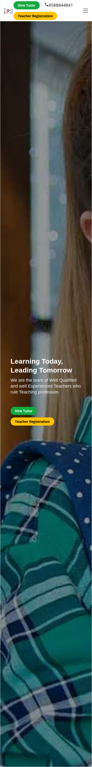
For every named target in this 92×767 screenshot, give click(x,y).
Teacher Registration (35, 16)
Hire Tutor (26, 5)
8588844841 (58, 5)
